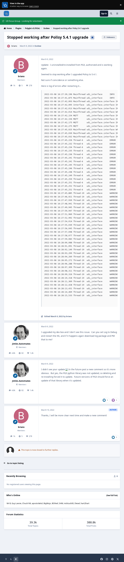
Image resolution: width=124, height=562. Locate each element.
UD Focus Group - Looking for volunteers (24, 21)
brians (14, 46)
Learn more (5, 5)
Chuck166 (26, 503)
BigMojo (47, 503)
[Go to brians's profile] (8, 46)
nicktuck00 (69, 503)
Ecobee (38, 46)
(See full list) (112, 495)
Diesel (77, 503)
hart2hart (85, 503)
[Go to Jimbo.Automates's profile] (21, 332)
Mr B (9, 503)
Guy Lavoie (16, 503)
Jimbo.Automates (21, 343)
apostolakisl (37, 503)
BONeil (55, 503)
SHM (61, 503)
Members (22, 347)
